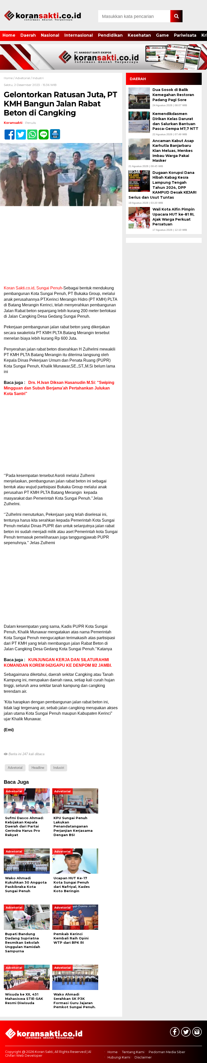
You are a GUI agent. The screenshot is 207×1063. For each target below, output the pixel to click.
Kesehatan (139, 35)
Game (162, 35)
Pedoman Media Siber (167, 1052)
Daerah (28, 35)
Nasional (50, 35)
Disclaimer (143, 1057)
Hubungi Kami (119, 1057)
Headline (38, 768)
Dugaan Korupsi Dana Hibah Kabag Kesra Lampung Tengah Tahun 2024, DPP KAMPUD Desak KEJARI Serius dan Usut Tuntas (162, 185)
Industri (38, 78)
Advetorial (22, 78)
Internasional (78, 35)
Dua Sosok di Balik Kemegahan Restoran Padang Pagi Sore (173, 94)
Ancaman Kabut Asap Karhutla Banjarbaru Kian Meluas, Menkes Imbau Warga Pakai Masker (173, 150)
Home (9, 35)
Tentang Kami (133, 1052)
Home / (9, 78)
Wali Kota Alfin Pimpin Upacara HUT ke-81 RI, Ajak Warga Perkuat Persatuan (173, 216)
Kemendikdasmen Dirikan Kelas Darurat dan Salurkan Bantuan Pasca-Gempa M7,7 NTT (175, 121)
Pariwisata (185, 35)
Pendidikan (110, 35)
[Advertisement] (61, 248)
